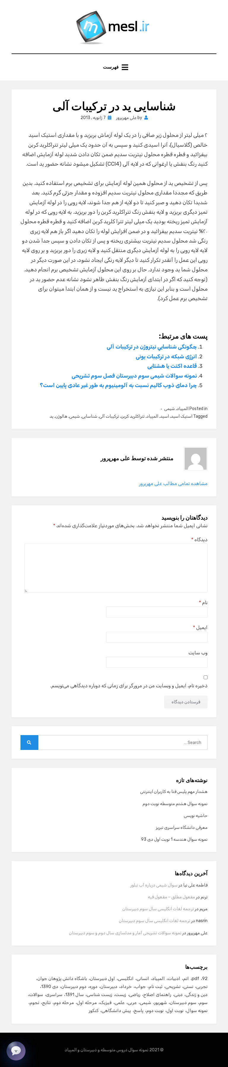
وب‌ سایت (198, 653)
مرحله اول (87, 1002)
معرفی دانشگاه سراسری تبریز (182, 827)
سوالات (36, 994)
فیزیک (106, 1002)
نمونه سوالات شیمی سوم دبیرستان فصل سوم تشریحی (134, 376)
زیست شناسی (99, 994)
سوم (203, 1002)
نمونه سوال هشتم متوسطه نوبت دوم (175, 803)
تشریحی (172, 986)
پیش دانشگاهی (116, 1010)
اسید (164, 416)
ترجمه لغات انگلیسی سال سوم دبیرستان (158, 908)
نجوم (34, 1002)
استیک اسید (181, 416)
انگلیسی (126, 978)
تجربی (202, 986)
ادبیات (174, 978)
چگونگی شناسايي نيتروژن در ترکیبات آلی (152, 346)
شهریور (160, 1002)
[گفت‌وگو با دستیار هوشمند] (16, 1050)
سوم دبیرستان (183, 1002)
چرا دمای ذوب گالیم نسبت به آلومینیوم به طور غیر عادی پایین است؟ (118, 385)
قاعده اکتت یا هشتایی (172, 366)
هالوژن (61, 416)
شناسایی (89, 416)
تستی (188, 986)
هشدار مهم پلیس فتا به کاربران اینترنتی (174, 791)
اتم (186, 978)
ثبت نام (155, 986)
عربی (132, 1002)
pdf (195, 978)
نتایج (46, 1002)
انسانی (143, 978)
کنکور (94, 1010)
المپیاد (183, 408)
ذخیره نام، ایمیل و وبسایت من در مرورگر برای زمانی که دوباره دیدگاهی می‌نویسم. (129, 685)
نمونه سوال (197, 1010)
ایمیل (200, 627)
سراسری (54, 994)
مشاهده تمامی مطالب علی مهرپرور (173, 483)
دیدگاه (199, 539)
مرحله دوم (64, 1002)
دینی (178, 994)
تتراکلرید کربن (133, 416)
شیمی (169, 408)
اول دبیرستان (102, 978)
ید (51, 416)
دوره (93, 986)
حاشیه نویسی (196, 815)
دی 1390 (49, 986)
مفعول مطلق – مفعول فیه (171, 897)
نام (203, 602)
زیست (120, 994)
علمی (120, 1002)
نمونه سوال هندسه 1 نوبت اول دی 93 (174, 839)
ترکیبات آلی (109, 416)
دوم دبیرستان (73, 986)
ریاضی (134, 994)
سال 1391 (74, 994)
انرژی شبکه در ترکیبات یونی (166, 356)
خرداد (126, 986)
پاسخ (138, 1010)
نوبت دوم (155, 1010)
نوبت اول (175, 1010)
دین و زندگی (197, 994)
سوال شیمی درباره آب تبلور (154, 885)
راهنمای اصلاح (157, 994)
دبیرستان (108, 986)
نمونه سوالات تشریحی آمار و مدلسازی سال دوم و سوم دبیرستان (125, 932)
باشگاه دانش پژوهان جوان (62, 978)
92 (205, 978)
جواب (140, 986)
